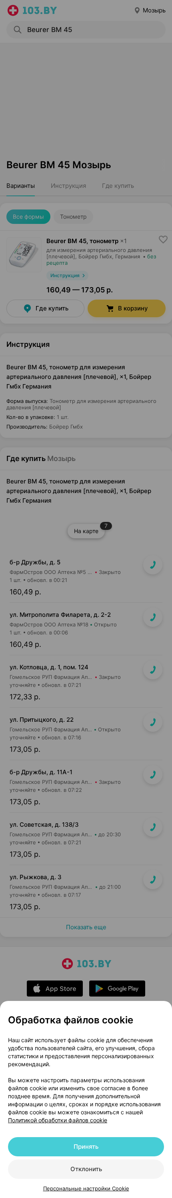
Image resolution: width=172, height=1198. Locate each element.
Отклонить (86, 1169)
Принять (86, 1146)
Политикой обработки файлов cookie (57, 1120)
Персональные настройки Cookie (86, 1188)
